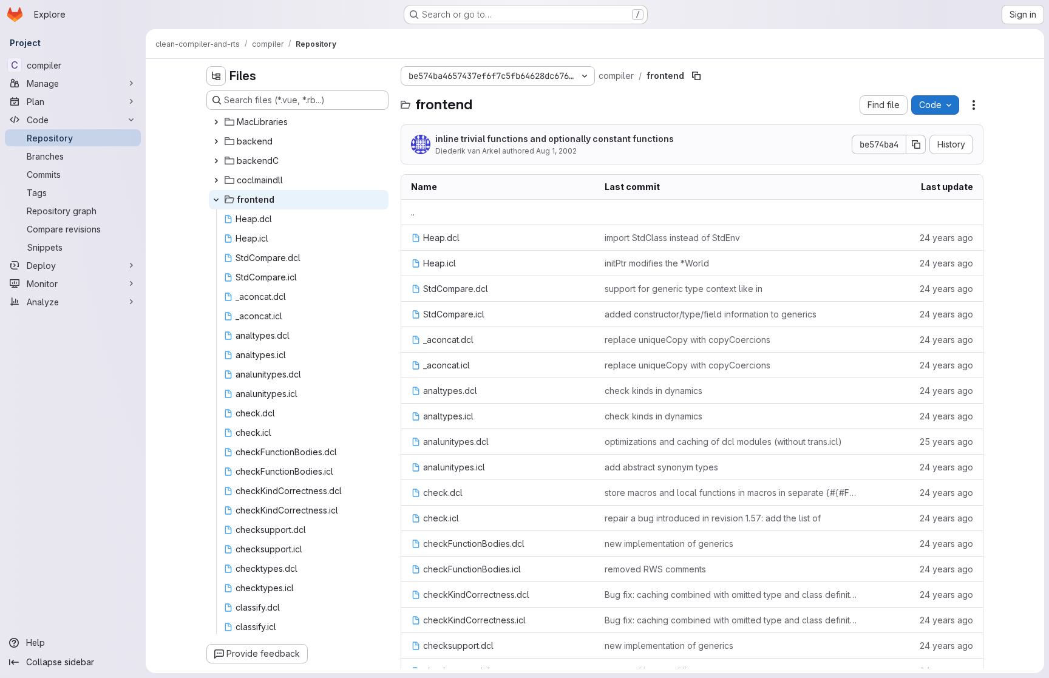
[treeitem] (299, 122)
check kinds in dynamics (653, 390)
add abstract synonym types (661, 467)
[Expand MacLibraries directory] (216, 122)
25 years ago (946, 441)
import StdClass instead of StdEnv (672, 237)
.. (413, 212)
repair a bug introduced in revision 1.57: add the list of (713, 518)
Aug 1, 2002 (556, 150)
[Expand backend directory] (216, 141)
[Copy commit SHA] (916, 144)
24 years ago (946, 237)
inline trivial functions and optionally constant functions (554, 139)
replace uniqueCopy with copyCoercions (687, 339)
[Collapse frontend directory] (216, 199)
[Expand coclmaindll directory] (216, 180)
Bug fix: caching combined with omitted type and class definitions (731, 594)
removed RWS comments (655, 569)
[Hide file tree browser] (216, 76)
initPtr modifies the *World (657, 263)
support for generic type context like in (683, 288)
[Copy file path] (696, 76)
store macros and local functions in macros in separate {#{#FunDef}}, (731, 492)
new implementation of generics (669, 543)
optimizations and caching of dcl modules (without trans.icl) (723, 441)
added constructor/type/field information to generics (710, 314)
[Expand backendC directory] (216, 161)
